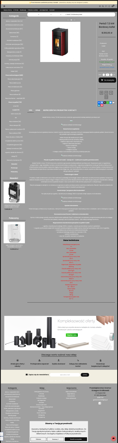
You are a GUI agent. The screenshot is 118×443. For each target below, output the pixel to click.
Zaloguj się (109, 6)
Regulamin (50, 381)
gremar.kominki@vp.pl (100, 400)
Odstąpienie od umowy (41, 391)
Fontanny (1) (14, 36)
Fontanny (12, 401)
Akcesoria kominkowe (12, 396)
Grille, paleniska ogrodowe (12, 408)
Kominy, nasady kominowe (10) (14, 64)
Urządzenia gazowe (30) (14, 145)
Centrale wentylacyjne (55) (14, 44)
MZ (16, 118)
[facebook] (4, 6)
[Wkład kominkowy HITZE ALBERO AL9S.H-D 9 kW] (14, 192)
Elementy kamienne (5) (14, 160)
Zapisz (85, 375)
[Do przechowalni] (106, 92)
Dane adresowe (71, 398)
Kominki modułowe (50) (14, 40)
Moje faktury (71, 394)
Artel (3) (16, 106)
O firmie (15, 10)
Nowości (14, 164)
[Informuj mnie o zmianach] (106, 97)
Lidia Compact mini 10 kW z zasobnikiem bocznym (14, 246)
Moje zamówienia (71, 391)
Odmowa (38, 439)
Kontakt (52, 10)
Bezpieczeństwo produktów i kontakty (60, 110)
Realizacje (23, 10)
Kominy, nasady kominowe (12, 418)
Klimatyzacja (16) (14, 60)
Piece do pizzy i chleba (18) (14, 137)
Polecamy (14, 172)
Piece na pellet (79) (15, 102)
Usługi (12, 439)
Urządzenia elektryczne (12, 429)
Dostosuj (54, 439)
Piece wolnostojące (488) (14, 75)
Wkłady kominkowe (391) (14, 148)
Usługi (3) (14, 156)
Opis (30, 110)
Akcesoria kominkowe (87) (14, 29)
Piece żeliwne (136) (15, 133)
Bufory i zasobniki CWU (12, 392)
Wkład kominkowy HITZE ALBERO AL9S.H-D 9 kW (12, 206)
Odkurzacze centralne (12, 420)
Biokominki (12, 399)
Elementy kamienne (12, 441)
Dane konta (71, 396)
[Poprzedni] (68, 20)
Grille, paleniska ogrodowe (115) (14, 48)
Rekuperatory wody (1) (14, 52)
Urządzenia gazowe (12, 432)
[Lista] (71, 20)
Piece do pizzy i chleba (12, 427)
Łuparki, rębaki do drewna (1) (14, 152)
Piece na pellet (56, 14)
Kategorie (14, 16)
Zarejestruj (41, 417)
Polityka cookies (33, 10)
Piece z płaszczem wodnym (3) (15, 129)
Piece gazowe (15, 91)
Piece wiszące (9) (15, 125)
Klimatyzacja (12, 415)
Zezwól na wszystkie (76, 439)
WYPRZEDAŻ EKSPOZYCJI (12, 394)
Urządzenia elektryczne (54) (14, 141)
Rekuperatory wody (12, 411)
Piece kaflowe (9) (15, 94)
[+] (111, 75)
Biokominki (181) (14, 33)
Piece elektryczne (15, 83)
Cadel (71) (15, 110)
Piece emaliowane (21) (15, 87)
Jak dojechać (43, 10)
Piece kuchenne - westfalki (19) (15, 98)
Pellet (12, 422)
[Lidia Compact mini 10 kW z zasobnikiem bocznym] (14, 232)
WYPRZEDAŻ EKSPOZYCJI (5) (14, 25)
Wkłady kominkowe (12, 434)
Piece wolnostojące (45, 14)
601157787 (100, 398)
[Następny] (74, 20)
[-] (104, 75)
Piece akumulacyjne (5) (15, 79)
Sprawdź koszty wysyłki (107, 67)
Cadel (63, 14)
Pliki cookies (58, 381)
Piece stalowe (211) (15, 121)
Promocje (14, 168)
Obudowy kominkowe (12, 413)
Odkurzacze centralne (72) (14, 67)
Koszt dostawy (41, 413)
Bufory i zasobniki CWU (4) (14, 21)
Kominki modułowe (12, 404)
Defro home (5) (16, 114)
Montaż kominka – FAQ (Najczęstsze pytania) (41, 407)
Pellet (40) (14, 71)
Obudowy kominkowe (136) (14, 56)
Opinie (37, 110)
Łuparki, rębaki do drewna (12, 436)
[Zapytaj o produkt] (101, 92)
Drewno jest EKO (41, 405)
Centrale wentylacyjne (12, 406)
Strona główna (34, 14)
